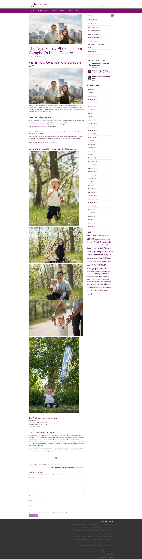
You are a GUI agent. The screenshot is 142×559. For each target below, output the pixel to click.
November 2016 (92, 171)
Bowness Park (98, 239)
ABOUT (62, 10)
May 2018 (90, 113)
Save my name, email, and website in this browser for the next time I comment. (48, 512)
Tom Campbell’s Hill (39, 451)
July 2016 (90, 182)
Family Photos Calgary (46, 450)
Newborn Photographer (100, 276)
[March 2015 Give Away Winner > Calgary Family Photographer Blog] (89, 71)
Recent (98, 60)
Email (30, 501)
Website (31, 506)
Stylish (78, 450)
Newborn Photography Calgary (94, 279)
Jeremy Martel (56, 450)
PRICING (46, 10)
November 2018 (92, 99)
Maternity (96, 271)
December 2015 (92, 199)
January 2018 (91, 123)
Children (107, 245)
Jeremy (40, 56)
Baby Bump (107, 235)
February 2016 (91, 192)
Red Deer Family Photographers (105, 287)
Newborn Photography (93, 37)
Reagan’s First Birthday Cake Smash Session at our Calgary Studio (66, 467)
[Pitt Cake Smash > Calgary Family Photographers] (89, 65)
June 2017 (90, 147)
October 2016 (91, 175)
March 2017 (91, 158)
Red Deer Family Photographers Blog (97, 44)
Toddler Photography (93, 54)
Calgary (108, 239)
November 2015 (92, 202)
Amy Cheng (91, 235)
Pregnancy (96, 287)
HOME (32, 10)
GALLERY (39, 10)
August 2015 (91, 209)
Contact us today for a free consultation (54, 136)
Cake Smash (91, 24)
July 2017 (90, 144)
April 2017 (90, 154)
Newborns (106, 279)
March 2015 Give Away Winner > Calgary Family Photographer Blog (101, 71)
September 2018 (92, 103)
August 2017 (91, 140)
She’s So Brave (90, 290)
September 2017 (92, 137)
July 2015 (90, 213)
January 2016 (91, 195)
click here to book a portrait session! (74, 136)
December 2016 (92, 168)
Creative (67, 448)
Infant (106, 261)
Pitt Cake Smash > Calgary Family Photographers (100, 64)
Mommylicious (89, 276)
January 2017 (91, 164)
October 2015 (91, 206)
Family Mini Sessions (39, 142)
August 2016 (91, 178)
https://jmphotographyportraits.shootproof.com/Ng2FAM (42, 126)
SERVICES (54, 10)
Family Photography (36, 448)
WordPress (110, 557)
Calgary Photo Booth (48, 138)
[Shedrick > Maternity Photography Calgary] (89, 78)
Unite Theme (100, 557)
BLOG (77, 10)
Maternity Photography (93, 34)
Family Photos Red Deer (99, 261)
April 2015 (90, 223)
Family (92, 251)
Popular (90, 60)
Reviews (90, 48)
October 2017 (91, 134)
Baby (102, 235)
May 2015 (90, 219)
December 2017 (92, 127)
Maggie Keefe (90, 271)
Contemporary (92, 248)
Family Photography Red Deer (93, 258)
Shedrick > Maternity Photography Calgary (101, 77)
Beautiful (45, 448)
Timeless (31, 451)
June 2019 (90, 92)
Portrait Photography (93, 41)
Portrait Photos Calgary (98, 284)
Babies (98, 235)
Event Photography (93, 27)
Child (103, 245)
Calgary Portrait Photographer (94, 245)
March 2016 (91, 188)
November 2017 (92, 130)
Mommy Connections (102, 273)
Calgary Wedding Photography (72, 439)
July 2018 (90, 110)
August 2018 (91, 106)
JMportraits (73, 450)
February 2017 (91, 161)
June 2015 (90, 216)
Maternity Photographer (102, 271)
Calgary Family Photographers (56, 448)
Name (31, 496)
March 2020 (91, 89)
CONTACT (70, 10)
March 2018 (91, 120)
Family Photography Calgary (99, 254)
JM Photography (65, 450)
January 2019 (91, 96)
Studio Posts (91, 51)
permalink (52, 451)
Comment (31, 477)
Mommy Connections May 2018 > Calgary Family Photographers (46, 464)
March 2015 (91, 226)
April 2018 (90, 116)
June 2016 (90, 185)
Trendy (46, 451)
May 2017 (90, 151)
